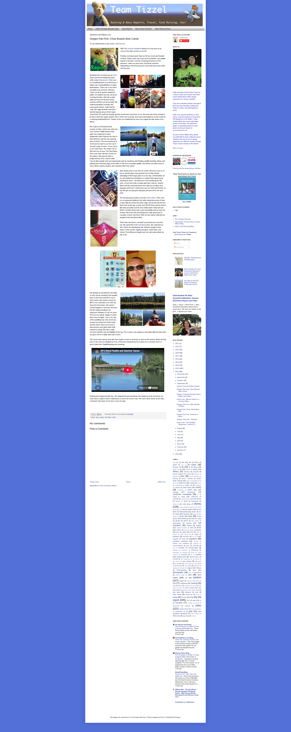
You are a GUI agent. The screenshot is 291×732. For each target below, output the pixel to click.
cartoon (177, 487)
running (194, 583)
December (181, 374)
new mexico (176, 561)
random (197, 577)
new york (198, 561)
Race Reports (127, 29)
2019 (177, 350)
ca (175, 483)
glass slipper (195, 520)
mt (191, 554)
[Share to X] (96, 414)
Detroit (174, 504)
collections (194, 497)
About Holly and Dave (163, 29)
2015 (177, 362)
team (196, 592)
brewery (196, 476)
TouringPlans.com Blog (184, 638)
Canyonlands (178, 485)
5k (183, 467)
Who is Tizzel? (178, 148)
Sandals (186, 585)
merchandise (193, 548)
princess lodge (180, 575)
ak (180, 469)
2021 (177, 343)
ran (186, 578)
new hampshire (185, 559)
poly (190, 572)
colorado (175, 499)
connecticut (184, 499)
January (180, 450)
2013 (177, 368)
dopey (194, 512)
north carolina (188, 563)
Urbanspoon (103, 80)
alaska (195, 469)
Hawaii (189, 525)
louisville (186, 536)
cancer (199, 483)
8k (189, 467)
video (114, 417)
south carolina (189, 588)
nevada (175, 559)
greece (188, 523)
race (190, 575)
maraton (196, 541)
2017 (177, 356)
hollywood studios (182, 527)
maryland (195, 543)
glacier (186, 521)
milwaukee (184, 550)
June (179, 434)
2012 (177, 371)
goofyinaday (177, 523)
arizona (188, 474)
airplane (175, 469)
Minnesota (194, 550)
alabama (188, 469)
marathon (193, 539)
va (200, 600)
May (179, 437)
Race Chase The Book (143, 29)
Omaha (182, 568)
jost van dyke (181, 532)
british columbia (187, 478)
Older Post (161, 482)
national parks (194, 557)
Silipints (126, 227)
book (190, 476)
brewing (175, 478)
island (191, 530)
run (174, 583)
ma (193, 536)
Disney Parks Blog (182, 653)
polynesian (197, 572)
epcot (177, 514)
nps (180, 566)
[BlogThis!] (94, 414)
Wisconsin (176, 616)
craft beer (193, 499)
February (180, 447)
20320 (175, 465)
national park (181, 557)
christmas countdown (182, 494)
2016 (177, 359)
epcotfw (186, 514)
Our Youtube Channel (182, 219)
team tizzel (177, 594)
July (179, 431)
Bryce (187, 481)
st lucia (189, 590)
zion (192, 616)
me (173, 548)
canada (192, 483)
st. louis (196, 590)
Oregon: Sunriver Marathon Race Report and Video (189, 395)
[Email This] (92, 414)
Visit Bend (142, 225)
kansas (175, 534)
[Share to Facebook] (98, 414)
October (180, 380)
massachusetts (178, 545)
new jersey (196, 559)
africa (196, 467)
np (175, 566)
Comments (180, 247)
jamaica (198, 530)
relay (188, 581)
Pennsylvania (181, 570)
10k (182, 462)
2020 (177, 346)
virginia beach (183, 609)
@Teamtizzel (179, 234)
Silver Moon (151, 198)
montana (184, 552)
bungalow (194, 481)
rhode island (195, 581)
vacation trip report (193, 603)
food (190, 516)
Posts (178, 243)
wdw (190, 611)
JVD (191, 532)
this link (122, 44)
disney (197, 503)
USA (187, 600)
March (179, 444)
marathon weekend (180, 541)
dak (200, 499)
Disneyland (184, 512)
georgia (177, 521)
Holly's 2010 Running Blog (184, 226)
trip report (108, 417)
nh (175, 563)
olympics (175, 568)
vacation (178, 603)
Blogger (178, 717)
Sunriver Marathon (134, 49)
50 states (192, 465)
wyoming (186, 616)
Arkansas (196, 474)
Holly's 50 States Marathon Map (107, 29)
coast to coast (179, 497)
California (182, 483)
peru (194, 570)
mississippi (176, 552)
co (198, 494)
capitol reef (188, 485)
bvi (200, 481)
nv (185, 565)
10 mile (175, 462)
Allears (176, 471)
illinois (199, 528)
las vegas (195, 534)
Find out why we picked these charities (187, 168)
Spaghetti (182, 590)
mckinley (196, 545)
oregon (102, 417)
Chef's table (192, 490)
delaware (178, 501)
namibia (198, 554)
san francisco (177, 585)
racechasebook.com (180, 130)
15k (190, 462)
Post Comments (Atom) (108, 486)
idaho (191, 528)
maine (184, 539)
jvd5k (197, 532)
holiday (198, 525)
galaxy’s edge (196, 518)
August (180, 428)
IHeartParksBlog (181, 672)
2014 (177, 365)
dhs (180, 504)
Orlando (198, 568)
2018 (177, 353)
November (181, 377)
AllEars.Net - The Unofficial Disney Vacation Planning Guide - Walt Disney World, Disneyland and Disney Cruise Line (187, 693)
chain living (187, 487)
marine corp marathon (181, 543)
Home (90, 29)
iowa (185, 530)
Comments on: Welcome (184, 702)
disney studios (187, 509)
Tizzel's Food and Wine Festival (188, 386)
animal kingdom (178, 474)
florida (181, 516)
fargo (194, 514)
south (180, 587)
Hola (115, 342)
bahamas (175, 476)
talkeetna (188, 592)
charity (198, 487)
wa (192, 609)
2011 (177, 454)
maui (187, 545)
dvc (200, 512)
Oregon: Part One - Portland (187, 419)
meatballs (181, 548)
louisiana (176, 536)
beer (97, 417)
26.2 (182, 465)
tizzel (175, 597)
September (181, 383)
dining (189, 504)
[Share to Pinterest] (100, 414)
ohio (189, 566)
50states (175, 467)
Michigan (175, 550)
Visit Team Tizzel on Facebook (184, 232)
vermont (187, 606)
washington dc (180, 611)
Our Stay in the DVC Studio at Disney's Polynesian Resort (191, 282)
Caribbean (198, 485)
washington (198, 609)
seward (197, 585)
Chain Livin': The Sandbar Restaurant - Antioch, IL (186, 423)
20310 (197, 462)
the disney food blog (183, 624)
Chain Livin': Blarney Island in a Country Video (188, 400)
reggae (181, 581)
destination (194, 501)
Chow (114, 75)
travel (184, 597)
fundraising (184, 518)
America (187, 472)
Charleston (181, 490)
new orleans (186, 561)
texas (197, 594)
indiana (178, 530)
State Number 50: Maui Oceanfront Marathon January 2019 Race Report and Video (192, 272)
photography (178, 572)
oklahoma (196, 565)
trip (191, 597)
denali (186, 501)
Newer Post (94, 482)
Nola (180, 563)
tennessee (189, 594)
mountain (184, 554)
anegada (196, 472)
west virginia (195, 613)
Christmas (191, 492)
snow (174, 587)
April (179, 441)
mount (192, 552)
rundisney (183, 583)
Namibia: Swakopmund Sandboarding (192, 259)
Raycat (162, 717)
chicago (175, 492)
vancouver (176, 606)
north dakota (197, 563)
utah (194, 600)
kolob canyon (184, 534)
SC (192, 585)
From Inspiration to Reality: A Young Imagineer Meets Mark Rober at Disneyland (187, 657)
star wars (176, 592)
